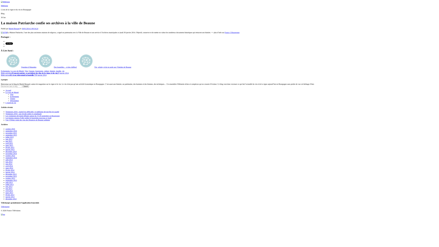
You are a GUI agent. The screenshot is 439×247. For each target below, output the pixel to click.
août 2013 (9, 182)
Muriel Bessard (14, 29)
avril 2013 (9, 191)
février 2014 (9, 170)
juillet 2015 (9, 137)
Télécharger (5, 207)
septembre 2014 (11, 158)
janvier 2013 (10, 197)
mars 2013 (9, 193)
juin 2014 (8, 162)
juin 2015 (8, 139)
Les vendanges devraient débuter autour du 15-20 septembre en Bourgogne (32, 116)
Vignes (12, 99)
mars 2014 (9, 168)
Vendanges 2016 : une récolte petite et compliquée (23, 114)
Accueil (8, 90)
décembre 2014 (11, 152)
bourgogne (39, 71)
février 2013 (9, 195)
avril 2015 (9, 143)
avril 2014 (9, 166)
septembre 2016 (11, 131)
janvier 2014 (10, 172)
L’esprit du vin (10, 103)
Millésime (4, 6)
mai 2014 (8, 164)
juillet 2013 (9, 184)
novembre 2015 (11, 133)
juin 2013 (8, 187)
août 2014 (9, 160)
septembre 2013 (11, 180)
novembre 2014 (11, 154)
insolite (58, 71)
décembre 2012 (11, 199)
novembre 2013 (11, 176)
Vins (26, 71)
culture (46, 71)
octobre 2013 (10, 178)
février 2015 (9, 147)
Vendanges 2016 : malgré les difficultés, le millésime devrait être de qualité (32, 112)
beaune (31, 71)
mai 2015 (8, 141)
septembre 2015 (11, 135)
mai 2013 (8, 189)
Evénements (5, 71)
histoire (52, 71)
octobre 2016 (10, 129)
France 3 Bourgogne (232, 33)
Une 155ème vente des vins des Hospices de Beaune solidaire (27, 120)
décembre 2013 (11, 174)
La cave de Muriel (17, 71)
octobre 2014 (10, 156)
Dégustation (14, 101)
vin (63, 71)
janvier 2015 (10, 149)
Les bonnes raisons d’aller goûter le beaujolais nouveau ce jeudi (28, 118)
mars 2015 (9, 145)
